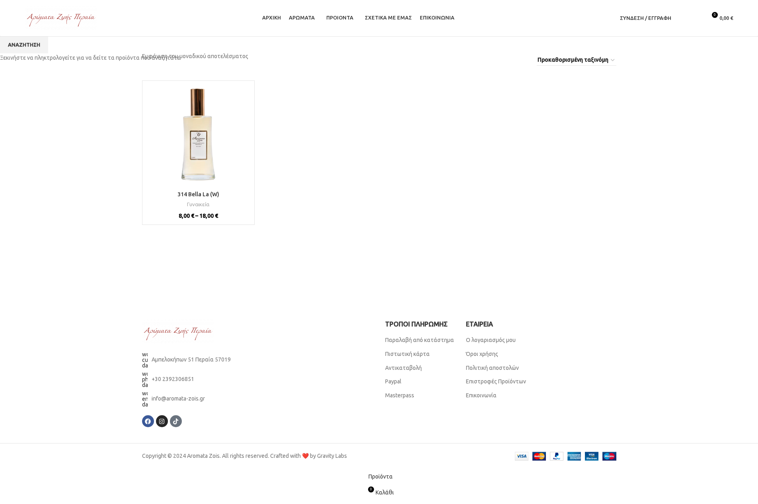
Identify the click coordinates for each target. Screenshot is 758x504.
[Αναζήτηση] (682, 18)
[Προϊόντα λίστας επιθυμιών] (697, 18)
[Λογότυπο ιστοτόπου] (61, 17)
